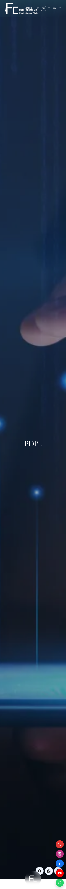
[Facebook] (60, 864)
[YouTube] (60, 873)
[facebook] (40, 871)
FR (49, 8)
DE (59, 8)
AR (54, 8)
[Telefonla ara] (60, 844)
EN (43, 8)
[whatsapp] (49, 871)
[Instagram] (60, 854)
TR (38, 8)
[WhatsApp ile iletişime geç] (60, 883)
